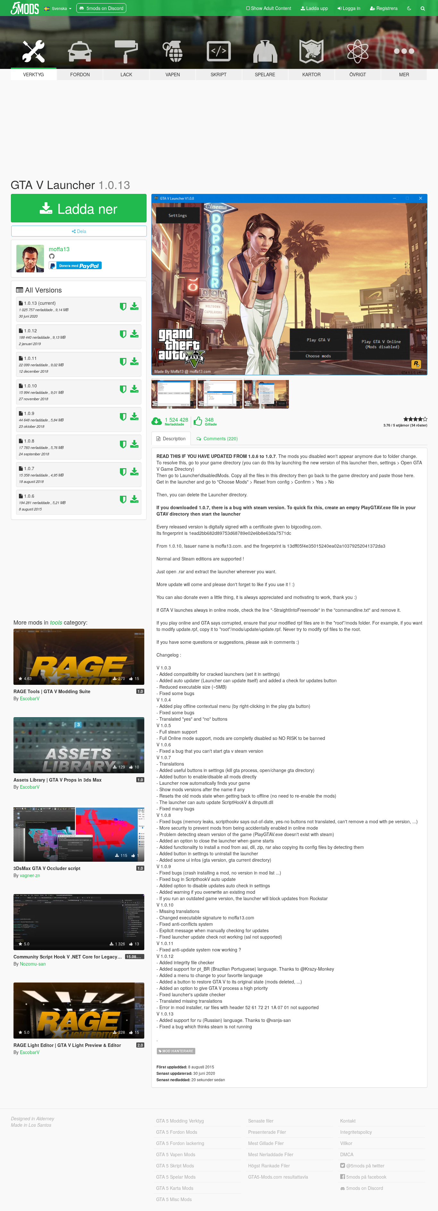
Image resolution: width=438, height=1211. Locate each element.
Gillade (211, 424)
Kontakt (348, 1120)
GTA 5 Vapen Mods (175, 1154)
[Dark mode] (409, 8)
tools (56, 622)
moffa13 (59, 249)
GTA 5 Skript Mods (175, 1165)
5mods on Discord (364, 1188)
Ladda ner (85, 208)
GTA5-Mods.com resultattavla (278, 1177)
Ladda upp (316, 8)
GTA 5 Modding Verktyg (180, 1120)
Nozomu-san (33, 963)
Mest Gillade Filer (266, 1143)
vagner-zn (30, 875)
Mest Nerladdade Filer (270, 1154)
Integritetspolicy (356, 1132)
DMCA (346, 1154)
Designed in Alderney (32, 1118)
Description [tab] (173, 438)
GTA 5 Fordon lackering (180, 1143)
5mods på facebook (365, 1177)
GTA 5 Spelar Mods (176, 1177)
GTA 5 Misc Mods (174, 1199)
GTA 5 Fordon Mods (176, 1132)
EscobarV (29, 698)
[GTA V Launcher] (289, 285)
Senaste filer (261, 1120)
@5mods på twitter (364, 1165)
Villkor (346, 1143)
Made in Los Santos (31, 1125)
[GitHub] (52, 256)
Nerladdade (174, 424)
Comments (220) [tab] (219, 438)
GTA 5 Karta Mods (174, 1188)
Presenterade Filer (267, 1132)
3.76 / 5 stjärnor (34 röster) (405, 425)
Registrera (386, 8)
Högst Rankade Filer (269, 1165)
